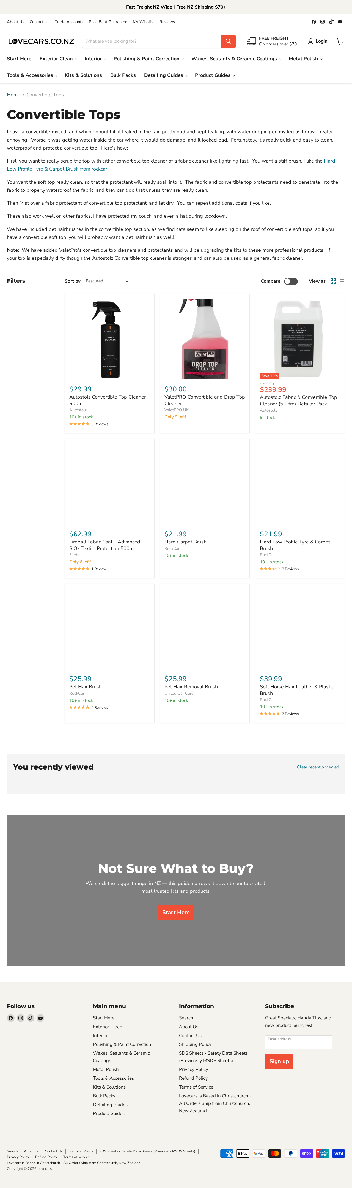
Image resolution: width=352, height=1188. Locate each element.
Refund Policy (193, 1078)
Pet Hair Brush (85, 686)
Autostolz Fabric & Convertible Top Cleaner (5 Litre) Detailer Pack (298, 400)
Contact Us (40, 22)
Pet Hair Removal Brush (191, 686)
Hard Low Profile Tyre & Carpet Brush (295, 545)
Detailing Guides (164, 75)
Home (13, 95)
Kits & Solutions (83, 75)
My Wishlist (143, 22)
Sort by (73, 281)
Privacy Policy (193, 1069)
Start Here (19, 58)
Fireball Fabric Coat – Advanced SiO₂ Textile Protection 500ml (104, 545)
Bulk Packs (123, 75)
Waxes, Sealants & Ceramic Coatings (234, 58)
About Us (15, 22)
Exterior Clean (57, 58)
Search (186, 1018)
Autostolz (78, 410)
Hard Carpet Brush (185, 541)
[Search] (228, 41)
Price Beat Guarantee (108, 22)
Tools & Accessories (30, 75)
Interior (94, 58)
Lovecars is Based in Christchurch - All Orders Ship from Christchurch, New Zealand (215, 1103)
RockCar (172, 548)
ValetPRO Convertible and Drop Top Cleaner (204, 400)
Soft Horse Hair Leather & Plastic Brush (297, 690)
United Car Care (179, 693)
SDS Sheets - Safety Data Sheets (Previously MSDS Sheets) (147, 1151)
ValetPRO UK (176, 410)
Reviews (167, 22)
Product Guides (213, 75)
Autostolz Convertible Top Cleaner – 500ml (109, 400)
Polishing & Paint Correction (147, 58)
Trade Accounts (69, 22)
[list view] (341, 281)
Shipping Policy (195, 1044)
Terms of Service (196, 1087)
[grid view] (333, 281)
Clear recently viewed (318, 767)
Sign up (279, 1061)
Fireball (76, 555)
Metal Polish (304, 58)
